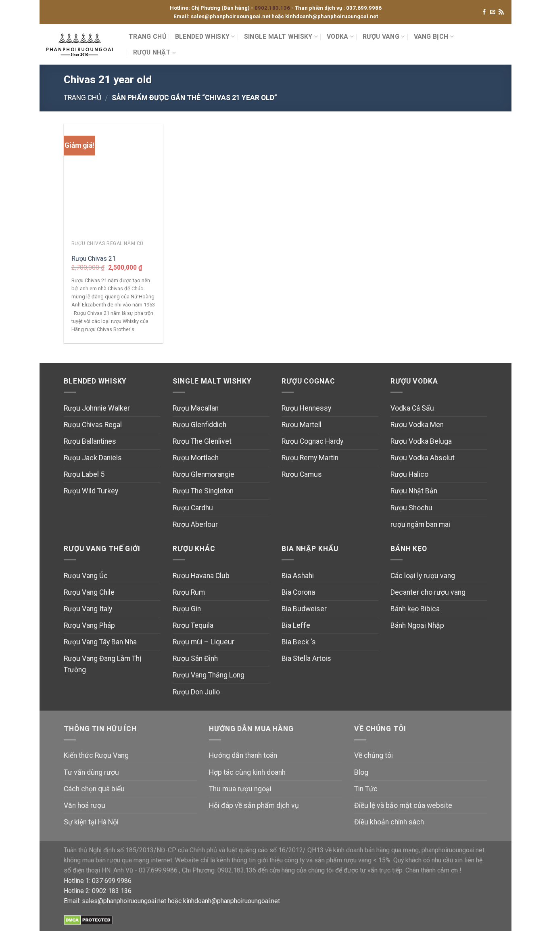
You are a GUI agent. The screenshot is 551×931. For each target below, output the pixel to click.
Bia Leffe (296, 625)
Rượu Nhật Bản (413, 491)
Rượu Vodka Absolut (422, 458)
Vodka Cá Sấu (412, 408)
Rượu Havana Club (201, 576)
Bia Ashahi (298, 576)
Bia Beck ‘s (299, 642)
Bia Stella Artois (306, 658)
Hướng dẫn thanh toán (243, 755)
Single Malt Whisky (278, 36)
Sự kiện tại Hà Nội (91, 822)
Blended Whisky (202, 36)
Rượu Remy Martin (310, 458)
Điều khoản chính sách (389, 822)
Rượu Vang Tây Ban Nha (100, 642)
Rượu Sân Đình (195, 658)
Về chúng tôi (373, 755)
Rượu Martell (301, 425)
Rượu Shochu (411, 508)
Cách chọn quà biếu (94, 789)
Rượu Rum (189, 592)
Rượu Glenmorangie (203, 474)
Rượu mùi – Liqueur (203, 642)
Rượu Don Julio (196, 692)
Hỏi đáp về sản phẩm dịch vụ (254, 805)
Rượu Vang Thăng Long (208, 675)
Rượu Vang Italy (88, 609)
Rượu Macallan (196, 408)
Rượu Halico (409, 474)
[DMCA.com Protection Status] (88, 919)
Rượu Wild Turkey (91, 491)
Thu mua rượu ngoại (240, 789)
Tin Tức (366, 789)
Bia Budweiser (304, 609)
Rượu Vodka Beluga (421, 441)
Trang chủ (82, 98)
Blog (361, 772)
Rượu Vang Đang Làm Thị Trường (102, 664)
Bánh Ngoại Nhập (417, 625)
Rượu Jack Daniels (93, 458)
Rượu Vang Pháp (89, 625)
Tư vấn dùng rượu (91, 772)
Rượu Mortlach (196, 458)
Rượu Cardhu (193, 508)
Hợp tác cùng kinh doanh (247, 772)
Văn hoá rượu (84, 805)
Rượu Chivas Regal (93, 425)
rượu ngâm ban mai (420, 524)
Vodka (338, 36)
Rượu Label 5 (84, 474)
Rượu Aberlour (195, 524)
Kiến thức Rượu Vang (96, 755)
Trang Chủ (147, 36)
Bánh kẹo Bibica (415, 609)
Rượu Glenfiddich (199, 425)
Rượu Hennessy (306, 408)
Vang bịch (431, 36)
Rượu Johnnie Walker (97, 408)
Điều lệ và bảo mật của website (403, 805)
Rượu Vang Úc (86, 576)
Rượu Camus (302, 474)
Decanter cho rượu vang (427, 592)
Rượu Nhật (152, 52)
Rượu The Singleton (203, 491)
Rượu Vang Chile (89, 592)
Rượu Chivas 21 (93, 258)
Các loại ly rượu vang (422, 576)
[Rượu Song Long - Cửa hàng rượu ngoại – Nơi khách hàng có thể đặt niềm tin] (81, 44)
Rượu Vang (381, 36)
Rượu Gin (187, 609)
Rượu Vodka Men (417, 425)
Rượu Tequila (193, 625)
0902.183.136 (273, 8)
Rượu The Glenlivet (202, 441)
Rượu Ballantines (90, 441)
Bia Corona (298, 592)
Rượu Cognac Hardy (312, 441)
